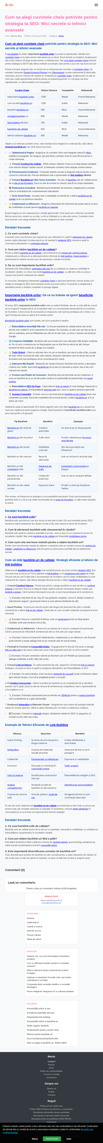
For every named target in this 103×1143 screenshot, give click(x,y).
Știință (61, 36)
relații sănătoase (80, 809)
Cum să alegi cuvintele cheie (25, 43)
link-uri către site (13, 650)
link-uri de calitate (34, 610)
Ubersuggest (58, 72)
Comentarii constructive (73, 466)
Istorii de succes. (34, 931)
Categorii (51, 1061)
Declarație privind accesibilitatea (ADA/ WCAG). (51, 1119)
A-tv (9, 5)
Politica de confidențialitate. (51, 1071)
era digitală (12, 54)
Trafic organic (71, 765)
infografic (37, 713)
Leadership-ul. (33, 922)
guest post (63, 619)
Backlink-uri (27, 180)
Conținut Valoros (24, 585)
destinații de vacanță (63, 674)
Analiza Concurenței (20, 683)
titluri (88, 153)
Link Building (59, 725)
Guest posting (80, 256)
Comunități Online (40, 647)
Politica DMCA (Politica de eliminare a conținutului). (51, 1109)
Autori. (51, 1068)
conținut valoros (60, 842)
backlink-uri (26, 103)
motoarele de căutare (82, 237)
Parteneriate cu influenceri (44, 759)
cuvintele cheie (12, 57)
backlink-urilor (47, 54)
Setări (68, 1139)
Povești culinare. (34, 935)
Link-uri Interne (24, 665)
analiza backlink (87, 695)
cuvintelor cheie (81, 69)
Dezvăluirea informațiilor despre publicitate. (51, 1112)
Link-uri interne (15, 775)
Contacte (51, 1095)
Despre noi (51, 1088)
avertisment (51, 1077)
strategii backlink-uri (15, 147)
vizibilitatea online (77, 536)
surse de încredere (64, 500)
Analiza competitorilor (14, 786)
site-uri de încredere (23, 183)
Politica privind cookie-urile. (51, 1106)
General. (30, 918)
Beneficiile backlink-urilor (17, 321)
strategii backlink (16, 116)
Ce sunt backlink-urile (21, 516)
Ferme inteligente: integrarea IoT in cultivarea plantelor (50, 991)
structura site (50, 390)
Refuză (35, 1139)
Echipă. (51, 1092)
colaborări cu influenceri (24, 549)
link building (13, 122)
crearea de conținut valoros (74, 253)
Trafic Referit (18, 352)
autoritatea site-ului (41, 269)
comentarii (12, 469)
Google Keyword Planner (35, 72)
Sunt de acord (52, 1139)
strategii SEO (84, 570)
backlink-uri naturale (48, 207)
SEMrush (65, 695)
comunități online (40, 768)
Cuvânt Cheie (22, 90)
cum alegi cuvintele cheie (76, 60)
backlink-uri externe (18, 390)
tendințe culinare (13, 592)
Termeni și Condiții (51, 1074)
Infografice (24, 704)
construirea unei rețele (74, 573)
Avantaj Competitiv (21, 394)
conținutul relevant (39, 243)
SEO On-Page (34, 386)
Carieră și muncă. (34, 926)
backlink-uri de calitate (41, 249)
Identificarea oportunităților (79, 784)
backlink (72, 180)
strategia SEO (64, 240)
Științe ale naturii (34, 939)
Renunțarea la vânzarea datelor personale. (51, 1115)
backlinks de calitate (17, 129)
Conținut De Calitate (31, 164)
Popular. (51, 1065)
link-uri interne (62, 386)
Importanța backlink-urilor (23, 295)
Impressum (51, 1122)
